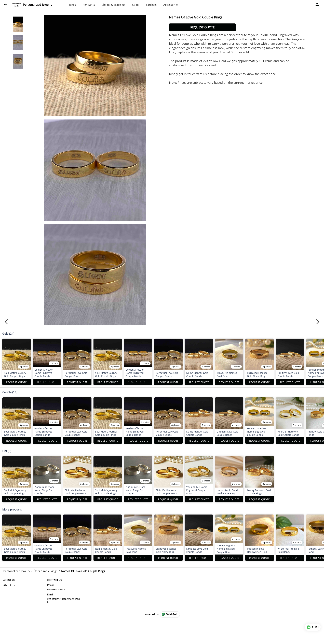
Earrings (151, 5)
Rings (72, 5)
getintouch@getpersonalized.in (63, 600)
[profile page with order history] (317, 4)
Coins (135, 5)
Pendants (89, 5)
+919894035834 (56, 589)
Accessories (170, 5)
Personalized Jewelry (37, 4)
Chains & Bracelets (113, 5)
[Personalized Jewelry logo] (16, 4)
